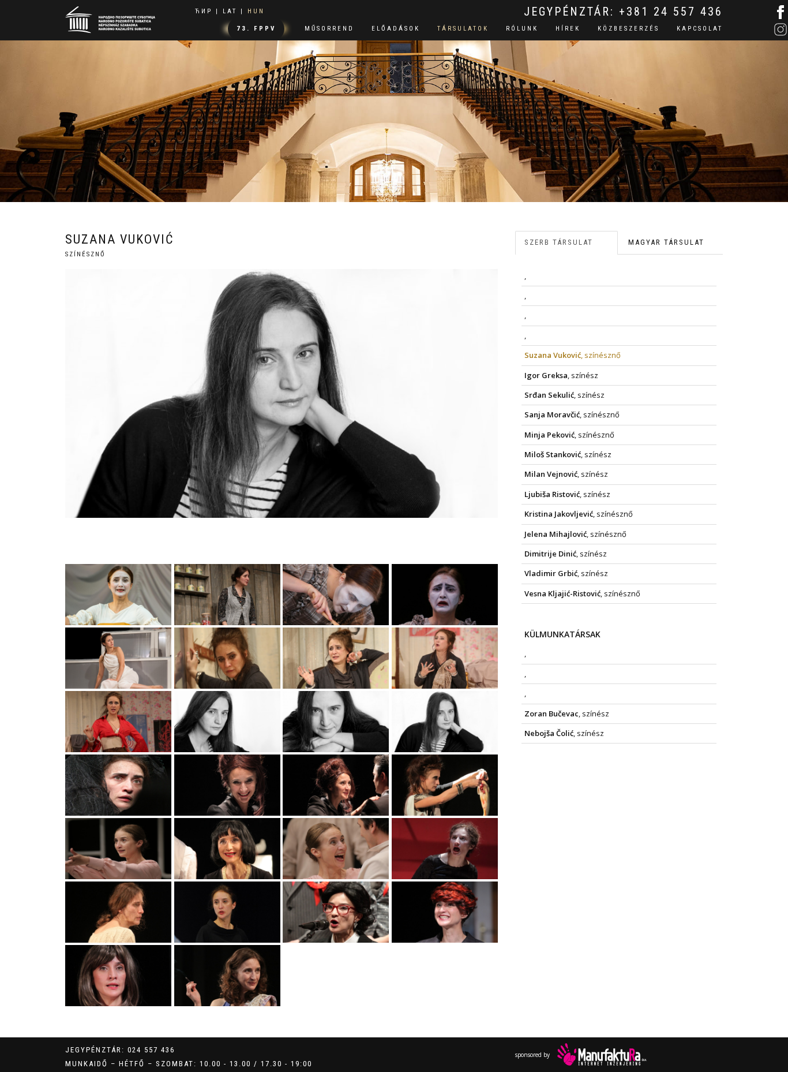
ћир (203, 11)
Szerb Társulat (558, 242)
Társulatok (463, 28)
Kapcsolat (700, 28)
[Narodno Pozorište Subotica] (110, 18)
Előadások (396, 28)
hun (256, 11)
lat (230, 11)
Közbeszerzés (628, 28)
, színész (561, 375)
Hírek (568, 28)
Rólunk (522, 28)
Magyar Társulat (666, 242)
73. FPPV (256, 28)
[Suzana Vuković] (118, 594)
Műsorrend (329, 28)
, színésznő (572, 355)
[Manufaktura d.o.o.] (602, 1054)
